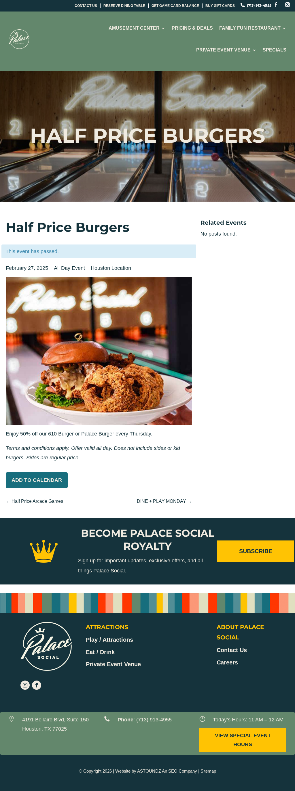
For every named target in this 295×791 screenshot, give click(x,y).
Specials (274, 49)
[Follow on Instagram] (287, 4)
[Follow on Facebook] (276, 4)
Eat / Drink (100, 652)
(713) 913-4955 (154, 720)
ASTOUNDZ (149, 771)
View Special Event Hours (243, 740)
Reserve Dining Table (124, 6)
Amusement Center (134, 28)
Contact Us (86, 6)
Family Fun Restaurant (250, 28)
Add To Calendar (37, 480)
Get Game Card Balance (175, 6)
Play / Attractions (109, 640)
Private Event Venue (223, 49)
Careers (227, 662)
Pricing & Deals (192, 28)
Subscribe (255, 551)
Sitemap (208, 771)
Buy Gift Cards (220, 6)
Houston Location (111, 268)
